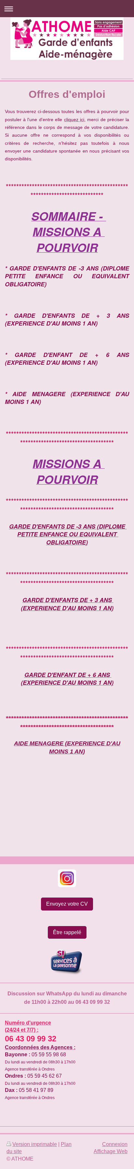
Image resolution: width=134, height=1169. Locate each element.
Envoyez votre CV (67, 904)
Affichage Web (110, 1151)
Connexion (114, 1144)
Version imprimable (34, 1144)
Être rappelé (67, 932)
